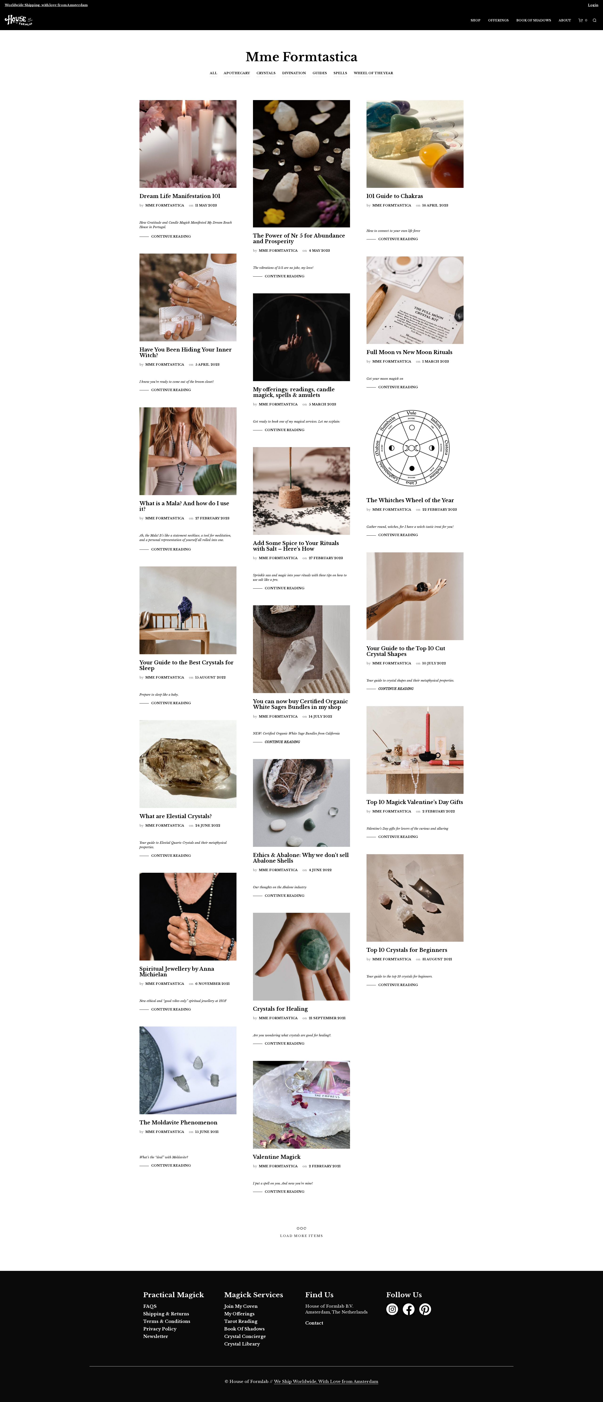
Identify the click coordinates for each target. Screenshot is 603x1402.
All (213, 73)
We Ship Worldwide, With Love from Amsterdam (326, 1382)
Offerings (498, 20)
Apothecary (237, 73)
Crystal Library (242, 1344)
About (565, 20)
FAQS (150, 1306)
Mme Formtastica (164, 205)
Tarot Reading (240, 1321)
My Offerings (239, 1314)
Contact (314, 1323)
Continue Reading (171, 236)
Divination (294, 73)
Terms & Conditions (166, 1321)
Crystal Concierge (245, 1336)
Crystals (266, 73)
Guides (320, 73)
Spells (340, 73)
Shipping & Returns (166, 1314)
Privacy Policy (159, 1329)
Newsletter (155, 1336)
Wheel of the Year (373, 73)
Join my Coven (241, 1306)
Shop (475, 20)
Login (593, 5)
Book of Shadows (533, 20)
